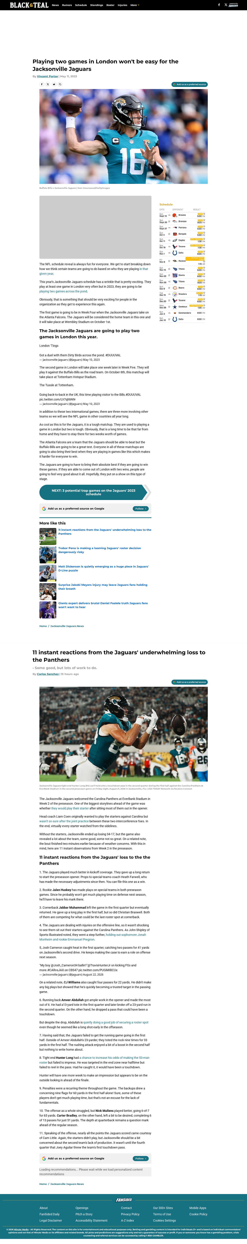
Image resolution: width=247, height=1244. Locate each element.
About (44, 1208)
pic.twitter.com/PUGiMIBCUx (97, 970)
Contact (126, 1208)
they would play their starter (70, 808)
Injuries (122, 5)
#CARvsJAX (55, 970)
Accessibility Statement (91, 1220)
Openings (82, 1208)
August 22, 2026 (93, 974)
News (55, 5)
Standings (96, 5)
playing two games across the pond (63, 291)
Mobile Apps (197, 1208)
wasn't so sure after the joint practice (64, 821)
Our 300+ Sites (163, 1208)
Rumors (67, 5)
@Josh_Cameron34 (64, 965)
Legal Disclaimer (51, 1220)
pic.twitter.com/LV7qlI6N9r (57, 399)
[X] (226, 4)
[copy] (60, 84)
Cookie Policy (198, 1214)
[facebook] (219, 4)
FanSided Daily (50, 1214)
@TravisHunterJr (99, 965)
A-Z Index (127, 1220)
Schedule (81, 5)
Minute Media (21, 1229)
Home (43, 626)
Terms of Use (162, 1214)
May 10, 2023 (91, 360)
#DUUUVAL (113, 355)
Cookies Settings (164, 1220)
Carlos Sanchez (48, 674)
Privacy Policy (130, 1214)
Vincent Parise (47, 76)
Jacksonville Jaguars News (67, 626)
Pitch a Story (84, 1214)
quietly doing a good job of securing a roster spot (115, 1022)
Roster (110, 5)
